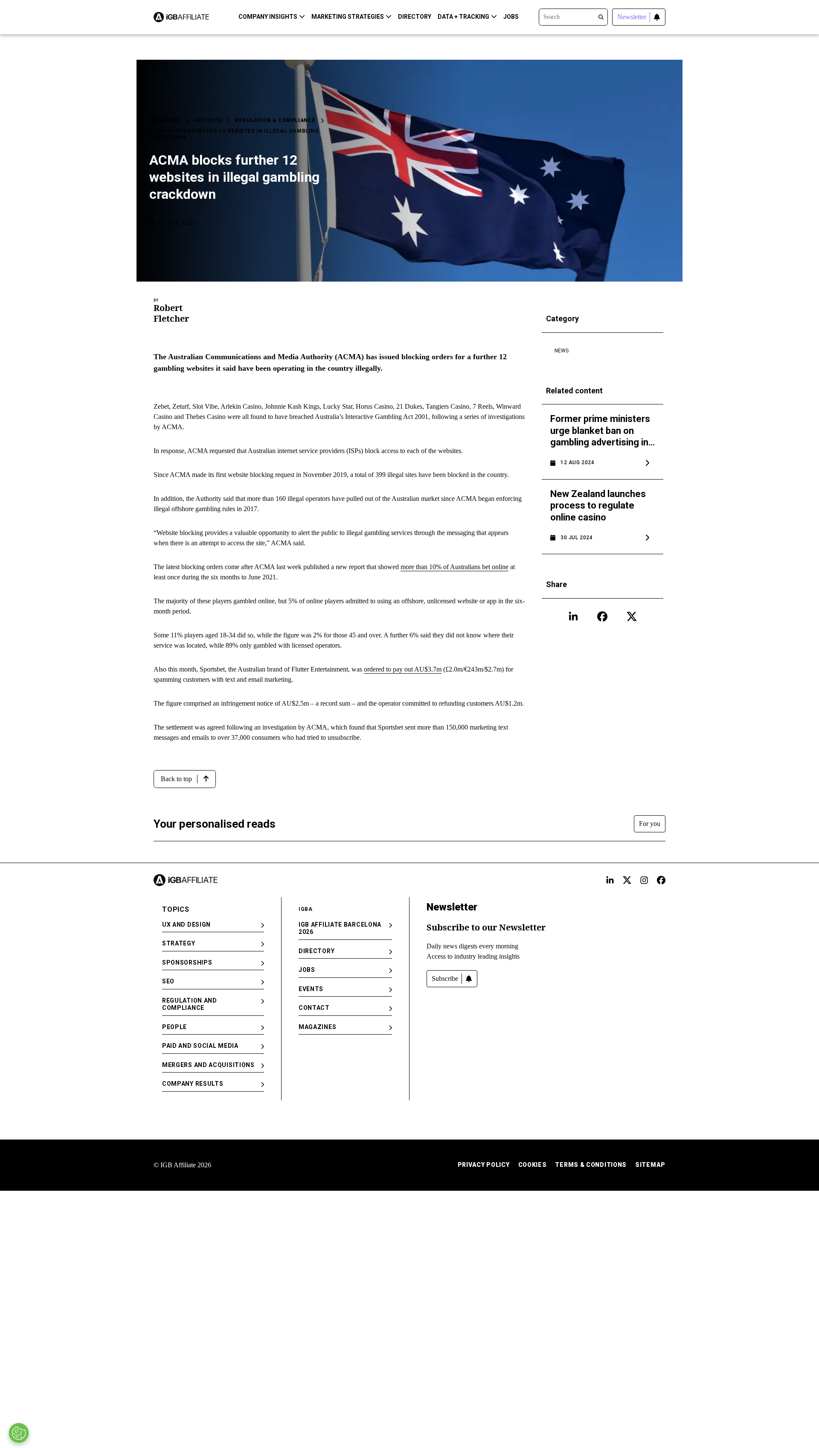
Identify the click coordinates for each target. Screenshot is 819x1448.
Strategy (178, 943)
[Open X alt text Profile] (627, 880)
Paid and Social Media (200, 1045)
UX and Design (186, 924)
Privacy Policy (484, 1164)
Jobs (511, 16)
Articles (208, 120)
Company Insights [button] (267, 16)
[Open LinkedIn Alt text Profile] (610, 880)
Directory (414, 16)
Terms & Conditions (591, 1164)
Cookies (532, 1164)
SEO (168, 981)
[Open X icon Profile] (632, 616)
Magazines (317, 1026)
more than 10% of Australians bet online (454, 566)
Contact (314, 1007)
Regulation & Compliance (275, 120)
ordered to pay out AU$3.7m (402, 669)
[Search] (573, 16)
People (174, 1026)
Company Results (193, 1083)
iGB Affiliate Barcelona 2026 (340, 928)
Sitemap (650, 1164)
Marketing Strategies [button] (347, 16)
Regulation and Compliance (189, 1004)
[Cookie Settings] (18, 1433)
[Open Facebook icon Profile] (602, 616)
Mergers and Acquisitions (208, 1064)
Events (311, 989)
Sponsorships (187, 962)
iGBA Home (165, 120)
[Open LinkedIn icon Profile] (573, 616)
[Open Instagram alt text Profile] (644, 880)
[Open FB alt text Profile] (661, 880)
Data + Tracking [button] (463, 16)
